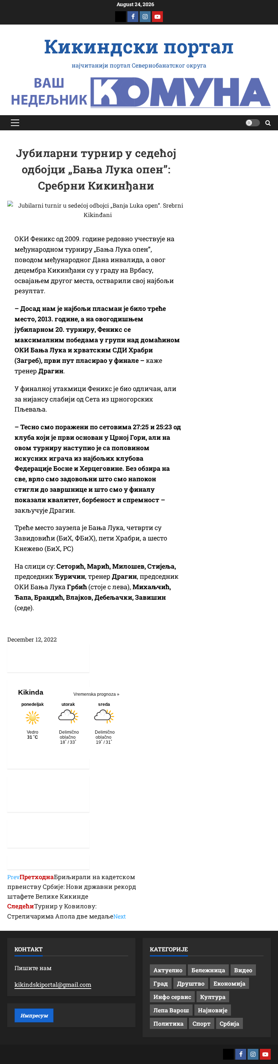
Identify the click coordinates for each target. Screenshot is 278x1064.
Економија (229, 983)
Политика (168, 1023)
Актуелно (167, 970)
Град (160, 983)
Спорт (202, 1023)
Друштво (191, 983)
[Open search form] (268, 123)
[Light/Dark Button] (252, 122)
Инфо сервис (172, 996)
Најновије (212, 1010)
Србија (229, 1023)
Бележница (208, 970)
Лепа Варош (171, 1010)
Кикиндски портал (139, 45)
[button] (15, 122)
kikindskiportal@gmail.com (52, 984)
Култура (213, 996)
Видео (243, 970)
